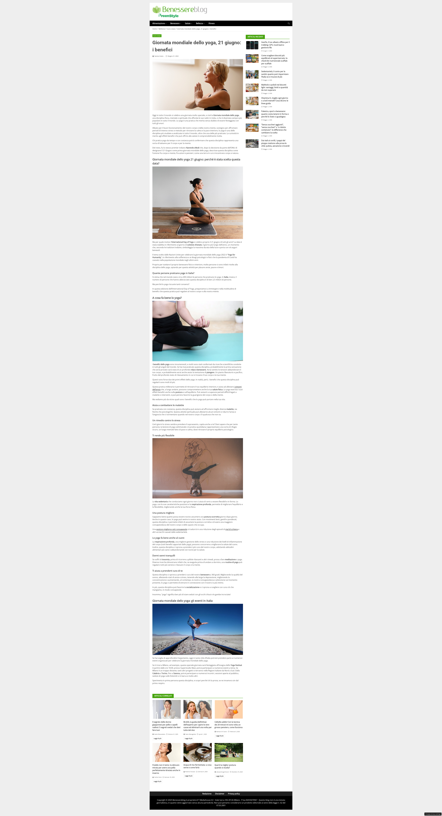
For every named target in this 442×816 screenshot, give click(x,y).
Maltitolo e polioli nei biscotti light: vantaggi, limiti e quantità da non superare (274, 87)
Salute (187, 23)
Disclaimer (219, 793)
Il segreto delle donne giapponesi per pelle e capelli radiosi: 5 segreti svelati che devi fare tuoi (166, 726)
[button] (289, 23)
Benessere (174, 23)
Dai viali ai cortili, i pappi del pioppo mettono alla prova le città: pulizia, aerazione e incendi (275, 143)
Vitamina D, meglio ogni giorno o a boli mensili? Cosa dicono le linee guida (274, 101)
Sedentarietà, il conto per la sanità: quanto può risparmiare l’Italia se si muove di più (274, 74)
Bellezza (199, 23)
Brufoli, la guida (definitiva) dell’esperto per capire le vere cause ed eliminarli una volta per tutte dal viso (197, 726)
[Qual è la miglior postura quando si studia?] (229, 752)
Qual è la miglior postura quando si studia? (225, 766)
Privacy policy (234, 793)
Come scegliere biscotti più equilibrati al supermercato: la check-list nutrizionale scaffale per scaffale (274, 59)
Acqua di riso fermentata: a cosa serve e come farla (197, 766)
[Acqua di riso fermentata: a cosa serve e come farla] (197, 752)
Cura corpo (157, 36)
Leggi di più (157, 738)
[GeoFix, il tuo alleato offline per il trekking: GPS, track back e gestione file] (252, 45)
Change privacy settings (433, 814)
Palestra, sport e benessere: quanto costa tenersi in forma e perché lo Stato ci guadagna (275, 114)
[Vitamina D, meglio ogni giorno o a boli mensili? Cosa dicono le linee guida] (252, 101)
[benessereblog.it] (179, 11)
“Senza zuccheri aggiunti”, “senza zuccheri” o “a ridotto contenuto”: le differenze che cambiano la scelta (273, 128)
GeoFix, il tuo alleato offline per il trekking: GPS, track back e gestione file (275, 45)
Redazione (206, 793)
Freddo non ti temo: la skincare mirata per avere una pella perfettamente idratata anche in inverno (166, 769)
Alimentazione (158, 23)
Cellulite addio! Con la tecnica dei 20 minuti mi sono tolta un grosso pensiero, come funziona (229, 725)
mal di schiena (231, 529)
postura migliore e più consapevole (171, 529)
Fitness (212, 23)
